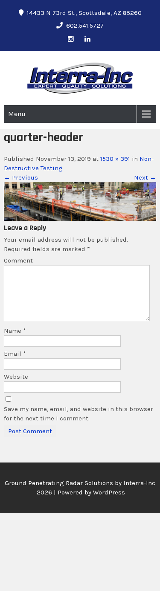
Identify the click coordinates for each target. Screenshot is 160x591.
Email (15, 353)
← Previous (21, 177)
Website (16, 376)
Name (15, 330)
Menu (17, 114)
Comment (18, 260)
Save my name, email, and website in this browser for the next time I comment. (78, 413)
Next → (145, 177)
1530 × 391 (115, 159)
